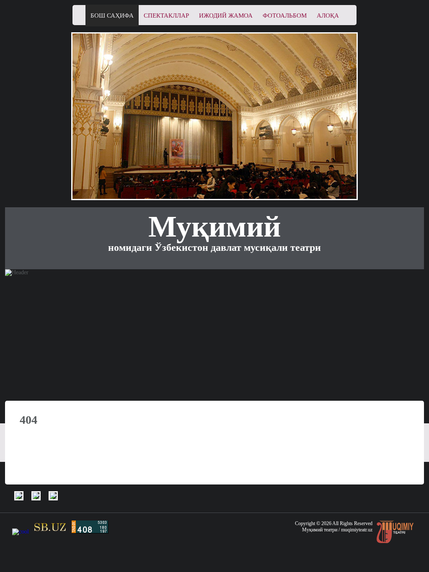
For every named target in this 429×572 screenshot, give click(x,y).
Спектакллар (166, 15)
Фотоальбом (285, 15)
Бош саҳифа (112, 15)
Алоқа (328, 15)
